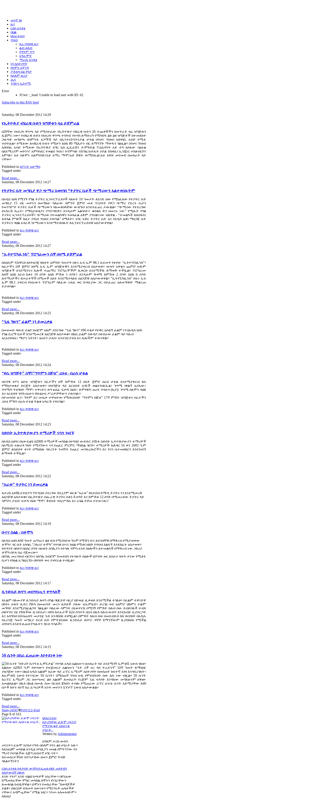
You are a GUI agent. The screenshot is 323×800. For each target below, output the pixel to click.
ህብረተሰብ (49, 718)
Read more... (11, 178)
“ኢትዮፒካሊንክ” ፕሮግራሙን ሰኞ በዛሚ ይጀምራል (42, 254)
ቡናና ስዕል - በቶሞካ (17, 532)
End (37, 710)
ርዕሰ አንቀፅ (9, 768)
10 (24, 710)
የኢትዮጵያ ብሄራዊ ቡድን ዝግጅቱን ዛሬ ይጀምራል (40, 123)
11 (27, 710)
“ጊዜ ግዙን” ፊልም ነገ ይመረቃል (27, 321)
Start (5, 710)
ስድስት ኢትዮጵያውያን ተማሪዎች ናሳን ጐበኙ (38, 432)
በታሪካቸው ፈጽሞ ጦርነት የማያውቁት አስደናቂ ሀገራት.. (59, 726)
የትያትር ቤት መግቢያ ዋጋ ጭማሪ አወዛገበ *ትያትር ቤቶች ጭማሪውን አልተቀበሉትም (68, 190)
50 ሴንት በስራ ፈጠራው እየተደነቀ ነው (32, 655)
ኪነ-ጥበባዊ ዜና (29, 230)
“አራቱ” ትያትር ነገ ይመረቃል (25, 484)
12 (30, 710)
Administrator (67, 734)
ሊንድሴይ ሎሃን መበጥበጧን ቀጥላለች (31, 591)
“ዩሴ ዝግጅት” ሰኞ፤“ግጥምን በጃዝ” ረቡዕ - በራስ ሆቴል (45, 373)
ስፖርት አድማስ (30, 167)
